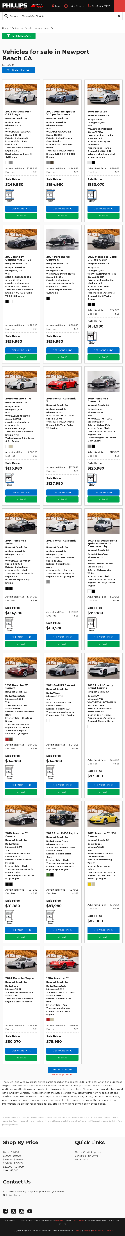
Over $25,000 (10, 1170)
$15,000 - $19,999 (13, 1163)
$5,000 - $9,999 (12, 1155)
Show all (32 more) (62, 1074)
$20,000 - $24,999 (13, 1166)
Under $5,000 (11, 1152)
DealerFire (59, 1220)
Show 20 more (62, 1069)
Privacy (78, 1230)
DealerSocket (78, 1220)
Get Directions (11, 1195)
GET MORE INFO (21, 208)
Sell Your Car (82, 1159)
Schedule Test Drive (86, 1155)
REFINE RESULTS (21, 35)
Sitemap (87, 1230)
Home (5, 28)
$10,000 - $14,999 (13, 1159)
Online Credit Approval (88, 1152)
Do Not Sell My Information (103, 1230)
